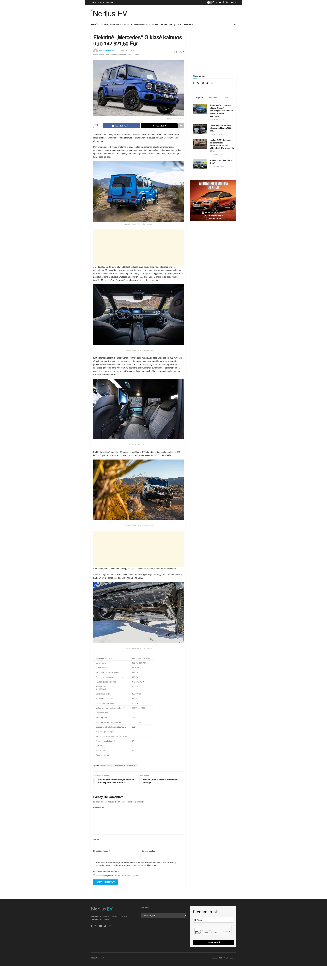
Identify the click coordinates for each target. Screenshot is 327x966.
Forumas (188, 24)
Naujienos (123, 54)
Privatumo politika (132, 875)
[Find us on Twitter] (216, 2)
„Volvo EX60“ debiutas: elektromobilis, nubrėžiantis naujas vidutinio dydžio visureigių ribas (222, 145)
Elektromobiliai (139, 24)
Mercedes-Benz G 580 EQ (125, 765)
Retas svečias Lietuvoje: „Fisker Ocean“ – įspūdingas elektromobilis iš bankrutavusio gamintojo (221, 110)
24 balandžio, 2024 (127, 50)
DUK (179, 24)
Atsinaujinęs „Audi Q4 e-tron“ (221, 161)
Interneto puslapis (148, 851)
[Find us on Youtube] (220, 2)
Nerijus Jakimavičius (107, 50)
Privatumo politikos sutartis (106, 871)
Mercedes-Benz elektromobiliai (105, 54)
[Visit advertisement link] (213, 200)
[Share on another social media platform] (181, 125)
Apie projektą (168, 24)
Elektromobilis (106, 765)
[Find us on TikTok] (223, 2)
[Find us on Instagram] (226, 2)
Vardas (97, 839)
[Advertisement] (189, 12)
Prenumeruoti (213, 942)
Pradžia (95, 24)
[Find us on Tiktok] (207, 82)
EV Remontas (108, 2)
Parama (93, 2)
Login (234, 2)
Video (100, 2)
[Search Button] (235, 24)
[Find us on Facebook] (213, 2)
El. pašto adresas (101, 851)
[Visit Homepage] (109, 13)
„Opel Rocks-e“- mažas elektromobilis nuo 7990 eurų (220, 128)
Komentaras (99, 807)
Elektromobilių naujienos (115, 24)
